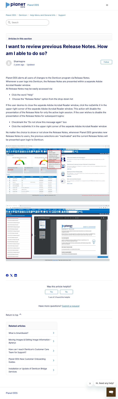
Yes (51, 292)
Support (62, 15)
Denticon (23, 15)
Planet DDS (11, 15)
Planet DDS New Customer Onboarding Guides (27, 360)
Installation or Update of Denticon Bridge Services (28, 370)
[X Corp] (11, 275)
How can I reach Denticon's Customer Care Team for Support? (29, 351)
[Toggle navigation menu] (107, 5)
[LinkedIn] (15, 275)
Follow (106, 62)
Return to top (12, 315)
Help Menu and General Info (42, 15)
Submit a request (70, 306)
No (66, 292)
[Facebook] (7, 275)
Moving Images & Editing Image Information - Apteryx (30, 341)
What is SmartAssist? (18, 333)
